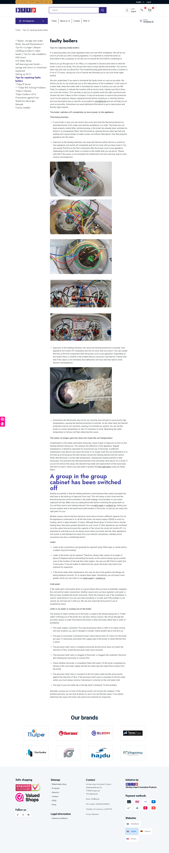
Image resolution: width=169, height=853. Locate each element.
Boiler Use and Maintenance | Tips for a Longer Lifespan (29, 46)
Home (54, 20)
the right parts (104, 467)
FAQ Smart (20, 57)
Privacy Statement (92, 814)
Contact (76, 20)
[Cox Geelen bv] (36, 753)
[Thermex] (68, 733)
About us (64, 20)
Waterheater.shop (59, 784)
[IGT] (68, 753)
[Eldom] (100, 733)
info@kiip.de (148, 22)
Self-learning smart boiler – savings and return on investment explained (31, 67)
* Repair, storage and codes (29, 40)
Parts (54, 805)
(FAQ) (54, 801)
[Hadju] (100, 753)
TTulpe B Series (23, 84)
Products (56, 788)
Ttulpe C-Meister (23, 91)
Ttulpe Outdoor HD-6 (25, 94)
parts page (98, 505)
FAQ (85, 20)
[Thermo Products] (132, 733)
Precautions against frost (27, 97)
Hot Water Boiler (23, 60)
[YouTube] (28, 814)
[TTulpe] (36, 733)
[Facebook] (17, 814)
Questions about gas (25, 101)
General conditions (60, 818)
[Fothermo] (132, 753)
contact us (111, 505)
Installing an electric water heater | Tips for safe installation (30, 52)
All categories (28, 21)
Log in (149, 2)
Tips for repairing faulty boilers (35, 30)
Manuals (19, 104)
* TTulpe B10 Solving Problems (30, 87)
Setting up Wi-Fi (23, 74)
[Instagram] (23, 814)
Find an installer (22, 107)
